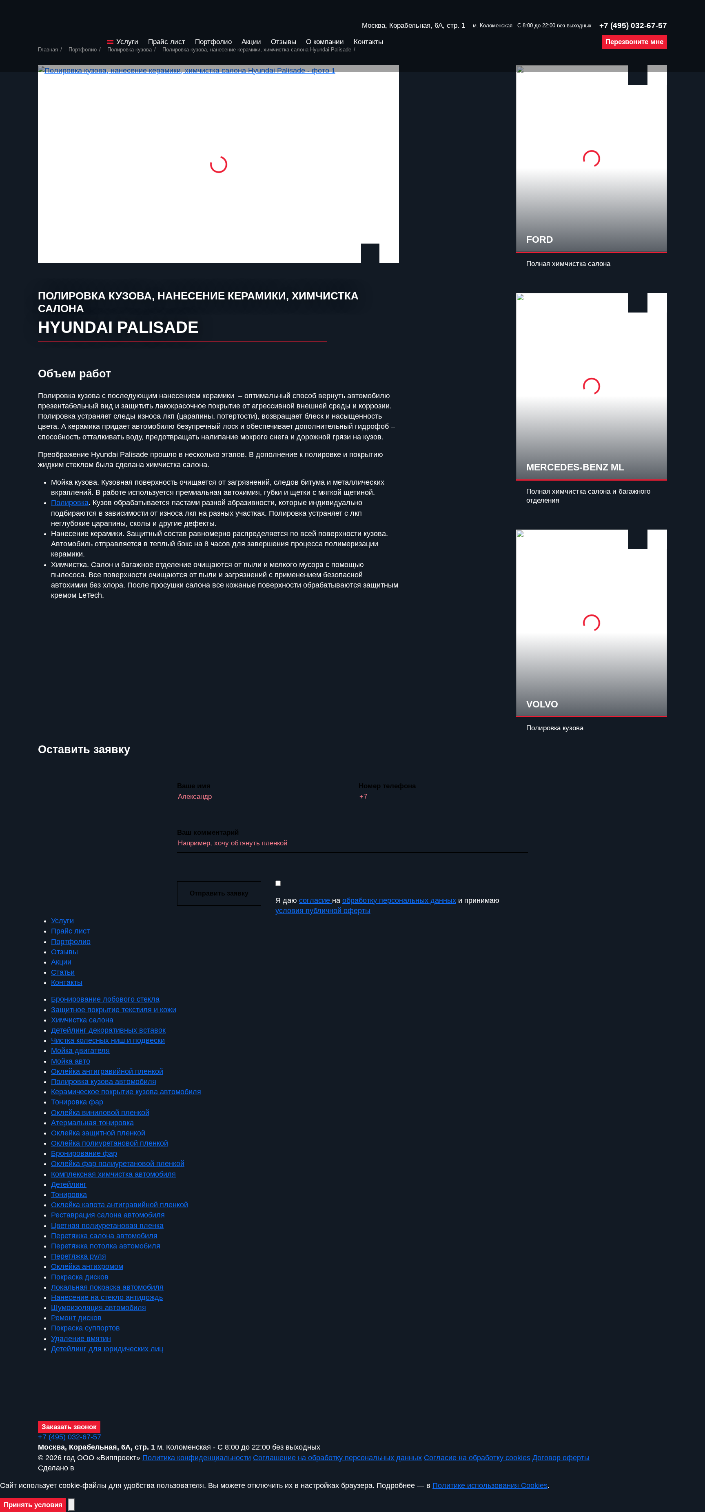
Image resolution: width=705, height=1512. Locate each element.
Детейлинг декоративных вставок (108, 1030)
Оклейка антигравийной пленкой (107, 1071)
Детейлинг (68, 1184)
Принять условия (33, 1505)
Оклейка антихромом (87, 1266)
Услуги (127, 42)
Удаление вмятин (81, 1339)
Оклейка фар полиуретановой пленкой (117, 1163)
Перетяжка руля (78, 1256)
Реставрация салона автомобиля (108, 1215)
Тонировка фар (77, 1102)
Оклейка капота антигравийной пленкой (119, 1205)
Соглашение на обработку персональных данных (337, 1458)
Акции (251, 42)
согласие (315, 900)
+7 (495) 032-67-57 (633, 25)
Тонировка (69, 1195)
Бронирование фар (84, 1153)
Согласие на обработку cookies (477, 1458)
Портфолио (213, 42)
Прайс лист (166, 42)
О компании (325, 42)
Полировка (70, 503)
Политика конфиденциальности (196, 1458)
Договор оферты (561, 1458)
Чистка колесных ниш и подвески (108, 1040)
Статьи (63, 972)
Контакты (368, 42)
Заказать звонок (69, 1427)
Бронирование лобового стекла (105, 999)
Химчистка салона (82, 1020)
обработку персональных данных (399, 900)
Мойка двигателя (80, 1050)
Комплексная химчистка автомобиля (113, 1174)
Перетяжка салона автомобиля (104, 1236)
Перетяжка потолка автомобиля (105, 1246)
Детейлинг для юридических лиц (107, 1349)
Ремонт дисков (76, 1318)
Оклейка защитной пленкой (98, 1133)
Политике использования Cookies (490, 1485)
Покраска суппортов (85, 1328)
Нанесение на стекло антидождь (107, 1297)
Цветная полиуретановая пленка (107, 1226)
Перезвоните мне (634, 42)
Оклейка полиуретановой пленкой (109, 1143)
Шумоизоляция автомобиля (98, 1308)
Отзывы (283, 42)
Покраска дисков (80, 1277)
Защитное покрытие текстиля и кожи (113, 1010)
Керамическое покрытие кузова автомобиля (126, 1092)
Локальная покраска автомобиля (107, 1287)
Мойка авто (70, 1061)
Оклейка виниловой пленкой (100, 1113)
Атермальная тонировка (92, 1123)
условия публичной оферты (322, 911)
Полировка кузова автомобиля (103, 1081)
